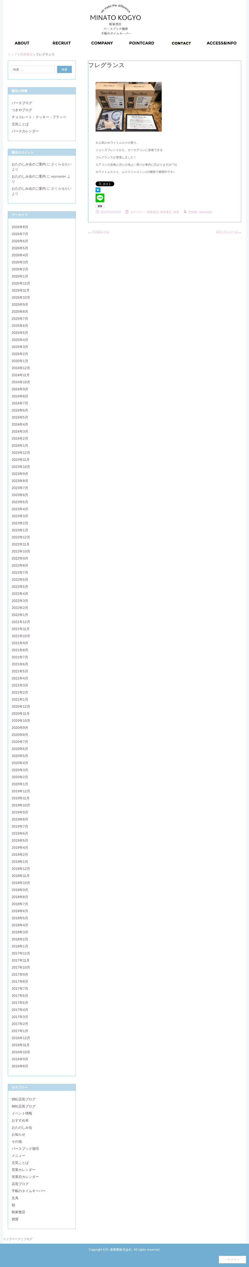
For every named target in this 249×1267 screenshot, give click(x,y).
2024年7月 (20, 403)
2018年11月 (21, 876)
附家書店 (153, 212)
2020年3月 (20, 770)
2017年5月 (20, 1003)
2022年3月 (20, 601)
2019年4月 (20, 847)
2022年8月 (20, 565)
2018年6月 (20, 911)
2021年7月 (20, 657)
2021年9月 (20, 643)
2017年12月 (21, 953)
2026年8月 (20, 227)
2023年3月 (20, 516)
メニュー (18, 1156)
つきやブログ (22, 110)
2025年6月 (20, 326)
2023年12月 (21, 453)
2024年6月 (20, 410)
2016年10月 (21, 1052)
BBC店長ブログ (24, 1099)
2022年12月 (21, 537)
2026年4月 (20, 255)
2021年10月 (21, 636)
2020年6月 (20, 749)
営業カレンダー (24, 1170)
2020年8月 (20, 735)
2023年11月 (21, 460)
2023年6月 (20, 495)
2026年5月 (20, 248)
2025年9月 (20, 304)
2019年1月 (20, 862)
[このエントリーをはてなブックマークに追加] (98, 191)
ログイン (233, 1259)
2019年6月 (20, 833)
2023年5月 (20, 502)
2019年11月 (21, 798)
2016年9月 (20, 1059)
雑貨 (15, 1219)
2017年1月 (20, 1031)
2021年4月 (20, 678)
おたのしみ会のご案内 (29, 164)
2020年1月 (20, 784)
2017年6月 (20, 996)
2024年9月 (20, 389)
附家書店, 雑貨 (169, 212)
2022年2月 (20, 608)
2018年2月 (20, 939)
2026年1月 (20, 276)
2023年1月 (20, 530)
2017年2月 (20, 1024)
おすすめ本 (20, 1120)
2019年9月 (20, 812)
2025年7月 (20, 319)
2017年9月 (20, 974)
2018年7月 (20, 904)
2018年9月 (20, 890)
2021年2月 (20, 692)
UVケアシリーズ (228, 231)
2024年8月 (20, 396)
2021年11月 (21, 629)
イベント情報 (22, 1113)
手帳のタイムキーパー (29, 1191)
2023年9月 (20, 474)
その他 (17, 1141)
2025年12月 (21, 283)
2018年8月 (20, 897)
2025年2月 (20, 354)
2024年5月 (20, 417)
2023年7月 (20, 488)
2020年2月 (20, 777)
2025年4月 (20, 340)
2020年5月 (20, 756)
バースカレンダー (25, 131)
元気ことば (20, 124)
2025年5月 (20, 333)
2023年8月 (20, 481)
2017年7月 (20, 988)
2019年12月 (21, 791)
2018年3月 (20, 932)
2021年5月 (20, 671)
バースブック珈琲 (25, 1149)
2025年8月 (20, 311)
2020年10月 (21, 721)
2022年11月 (21, 544)
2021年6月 (20, 664)
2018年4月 (20, 925)
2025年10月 (21, 297)
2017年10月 (21, 967)
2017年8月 (20, 981)
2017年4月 (20, 1010)
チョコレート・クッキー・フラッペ (39, 117)
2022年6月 (20, 579)
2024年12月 (21, 368)
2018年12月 (21, 869)
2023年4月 (20, 509)
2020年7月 (20, 742)
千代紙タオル (98, 231)
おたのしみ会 (22, 1127)
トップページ (11, 1239)
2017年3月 (20, 1017)
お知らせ (18, 1134)
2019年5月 (20, 840)
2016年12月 (21, 1038)
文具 (15, 1198)
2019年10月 (21, 805)
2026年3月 (20, 262)
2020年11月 (21, 713)
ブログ (28, 1239)
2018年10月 (21, 883)
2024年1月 (20, 445)
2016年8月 (20, 1066)
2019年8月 (20, 819)
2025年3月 (20, 347)
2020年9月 (20, 728)
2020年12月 (21, 706)
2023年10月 (21, 467)
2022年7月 (20, 572)
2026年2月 (20, 269)
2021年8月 (20, 650)
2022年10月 (21, 551)
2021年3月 (20, 685)
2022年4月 (20, 594)
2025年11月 (21, 290)
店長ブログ (20, 1184)
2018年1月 (20, 946)
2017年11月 (21, 960)
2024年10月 (21, 382)
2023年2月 (20, 523)
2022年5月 (20, 587)
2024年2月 (20, 438)
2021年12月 (21, 622)
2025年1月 (20, 361)
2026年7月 (20, 234)
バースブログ (22, 103)
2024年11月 (21, 375)
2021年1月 (20, 699)
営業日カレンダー (25, 1177)
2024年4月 (20, 424)
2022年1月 (20, 615)
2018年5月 (20, 918)
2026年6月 (20, 241)
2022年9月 (20, 558)
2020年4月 (20, 763)
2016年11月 (21, 1045)
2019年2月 (20, 855)
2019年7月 (20, 826)
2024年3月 (20, 431)
